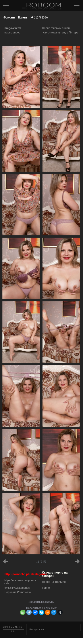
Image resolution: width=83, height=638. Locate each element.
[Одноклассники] (47, 612)
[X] (60, 612)
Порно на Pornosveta (17, 592)
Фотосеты (9, 17)
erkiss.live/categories (17, 587)
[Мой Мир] (53, 612)
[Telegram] (29, 612)
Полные (22, 17)
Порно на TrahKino (54, 581)
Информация (36, 629)
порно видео (12, 32)
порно (46, 587)
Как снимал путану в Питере (60, 32)
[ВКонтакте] (35, 612)
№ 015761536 (39, 17)
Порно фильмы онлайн (56, 28)
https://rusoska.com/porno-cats (20, 582)
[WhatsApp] (22, 612)
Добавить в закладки (41, 601)
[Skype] (41, 612)
